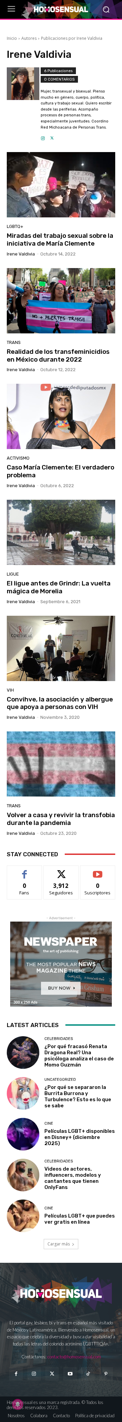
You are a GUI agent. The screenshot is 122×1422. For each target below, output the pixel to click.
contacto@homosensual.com (74, 1356)
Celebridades (58, 1039)
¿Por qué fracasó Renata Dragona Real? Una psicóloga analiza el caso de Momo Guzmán (79, 1055)
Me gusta (24, 870)
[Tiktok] (88, 1373)
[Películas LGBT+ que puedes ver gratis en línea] (23, 1216)
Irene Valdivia (21, 254)
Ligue (13, 574)
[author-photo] (24, 104)
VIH (10, 690)
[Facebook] (15, 1373)
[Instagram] (43, 136)
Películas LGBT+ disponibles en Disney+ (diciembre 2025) (79, 1137)
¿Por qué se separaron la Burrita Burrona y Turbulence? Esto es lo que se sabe (77, 1096)
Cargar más (58, 1244)
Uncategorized (60, 1079)
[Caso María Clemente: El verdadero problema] (61, 416)
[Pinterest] (106, 1373)
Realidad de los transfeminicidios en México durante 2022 (58, 355)
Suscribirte (97, 870)
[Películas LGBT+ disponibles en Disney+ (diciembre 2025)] (23, 1134)
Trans (14, 342)
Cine (48, 1123)
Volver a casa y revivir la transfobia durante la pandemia (61, 819)
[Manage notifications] (17, 1404)
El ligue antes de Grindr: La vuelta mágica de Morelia (58, 587)
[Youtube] (70, 1373)
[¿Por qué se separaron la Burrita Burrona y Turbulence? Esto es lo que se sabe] (23, 1093)
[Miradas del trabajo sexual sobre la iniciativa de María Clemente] (61, 184)
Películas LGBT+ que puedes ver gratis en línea (79, 1219)
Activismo (18, 458)
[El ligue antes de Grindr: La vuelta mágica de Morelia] (61, 532)
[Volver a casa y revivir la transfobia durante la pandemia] (61, 764)
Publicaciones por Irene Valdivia (71, 38)
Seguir (61, 870)
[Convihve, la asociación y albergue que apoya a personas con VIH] (61, 648)
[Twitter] (52, 1373)
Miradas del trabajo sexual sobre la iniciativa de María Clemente (60, 239)
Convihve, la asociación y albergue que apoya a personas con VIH (60, 703)
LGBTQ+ (15, 226)
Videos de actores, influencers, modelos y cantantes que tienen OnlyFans (72, 1178)
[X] (52, 136)
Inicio (12, 38)
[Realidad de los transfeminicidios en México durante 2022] (61, 300)
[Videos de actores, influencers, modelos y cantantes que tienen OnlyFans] (23, 1175)
